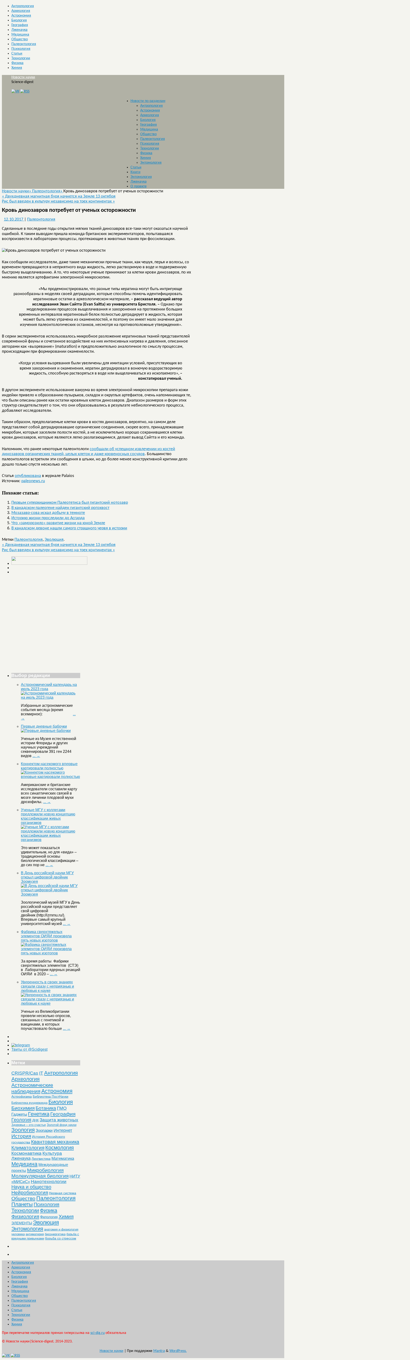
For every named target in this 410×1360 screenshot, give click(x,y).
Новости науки (23, 77)
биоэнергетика (55, 1234)
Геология (21, 1119)
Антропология (22, 6)
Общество (19, 39)
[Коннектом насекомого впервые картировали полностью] (50, 777)
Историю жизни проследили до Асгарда (48, 518)
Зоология (23, 1130)
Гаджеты (19, 1114)
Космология (59, 1148)
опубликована (28, 476)
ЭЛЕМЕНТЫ (21, 1223)
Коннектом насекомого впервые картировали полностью (49, 766)
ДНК (35, 1120)
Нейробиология (29, 1192)
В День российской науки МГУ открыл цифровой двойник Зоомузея (47, 877)
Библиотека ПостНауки (50, 1096)
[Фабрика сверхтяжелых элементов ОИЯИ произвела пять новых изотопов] (50, 953)
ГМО (62, 1108)
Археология (20, 11)
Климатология (27, 1147)
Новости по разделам (147, 101)
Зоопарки (44, 1130)
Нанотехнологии (48, 1181)
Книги (135, 172)
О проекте (138, 186)
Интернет (63, 1130)
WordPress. (178, 1351)
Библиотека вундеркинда (29, 1103)
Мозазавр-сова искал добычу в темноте (48, 513)
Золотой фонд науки (61, 1125)
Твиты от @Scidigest (29, 1049)
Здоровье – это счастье (28, 1125)
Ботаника (46, 1108)
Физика (17, 63)
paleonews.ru (33, 481)
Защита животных (59, 1119)
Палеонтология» (47, 191)
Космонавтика (26, 1153)
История (21, 1136)
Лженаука (19, 30)
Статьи (16, 54)
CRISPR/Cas (24, 1073)
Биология (19, 20)
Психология (20, 49)
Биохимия (23, 1108)
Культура (52, 1153)
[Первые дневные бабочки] (46, 731)
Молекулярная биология (40, 1176)
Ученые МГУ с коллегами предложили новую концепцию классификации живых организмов (48, 816)
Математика (62, 1158)
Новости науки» (17, 191)
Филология (49, 1217)
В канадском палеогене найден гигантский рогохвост (60, 508)
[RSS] (24, 91)
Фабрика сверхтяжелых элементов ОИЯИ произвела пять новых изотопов (46, 936)
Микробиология (45, 1170)
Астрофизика (21, 1096)
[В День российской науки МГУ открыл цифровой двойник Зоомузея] (50, 894)
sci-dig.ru (97, 1333)
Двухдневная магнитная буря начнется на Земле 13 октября (59, 196)
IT (41, 1073)
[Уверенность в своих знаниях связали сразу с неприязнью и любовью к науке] (50, 1003)
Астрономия (21, 16)
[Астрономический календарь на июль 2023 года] (50, 697)
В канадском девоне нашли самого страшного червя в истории (69, 528)
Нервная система (62, 1193)
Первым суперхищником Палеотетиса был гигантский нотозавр (69, 502)
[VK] (15, 91)
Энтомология (151, 163)
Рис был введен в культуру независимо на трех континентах (58, 201)
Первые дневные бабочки (44, 726)
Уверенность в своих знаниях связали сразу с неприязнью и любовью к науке (47, 986)
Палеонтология (23, 44)
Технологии (20, 58)
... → (36, 756)
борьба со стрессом (60, 1238)
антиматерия (35, 1234)
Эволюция (54, 539)
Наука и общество (31, 1186)
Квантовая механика (55, 1141)
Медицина (20, 35)
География (19, 25)
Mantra (159, 1351)
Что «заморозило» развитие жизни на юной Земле (58, 523)
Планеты (22, 1204)
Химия (16, 68)
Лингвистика (41, 1159)
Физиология (25, 1216)
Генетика (38, 1114)
